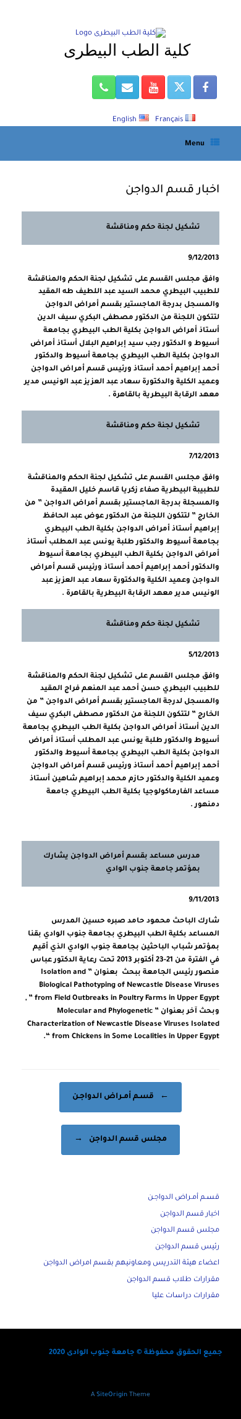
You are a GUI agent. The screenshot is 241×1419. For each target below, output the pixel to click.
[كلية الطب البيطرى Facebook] (205, 87)
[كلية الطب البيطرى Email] (127, 87)
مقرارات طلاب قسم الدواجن (173, 1280)
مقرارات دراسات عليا (185, 1296)
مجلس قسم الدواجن (120, 1139)
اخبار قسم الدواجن (189, 1215)
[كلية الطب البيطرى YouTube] (153, 87)
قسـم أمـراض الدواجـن (120, 1097)
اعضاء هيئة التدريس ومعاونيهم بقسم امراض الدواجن (131, 1263)
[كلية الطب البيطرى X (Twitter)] (179, 87)
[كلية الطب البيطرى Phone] (104, 87)
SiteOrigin (111, 1395)
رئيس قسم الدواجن (187, 1247)
